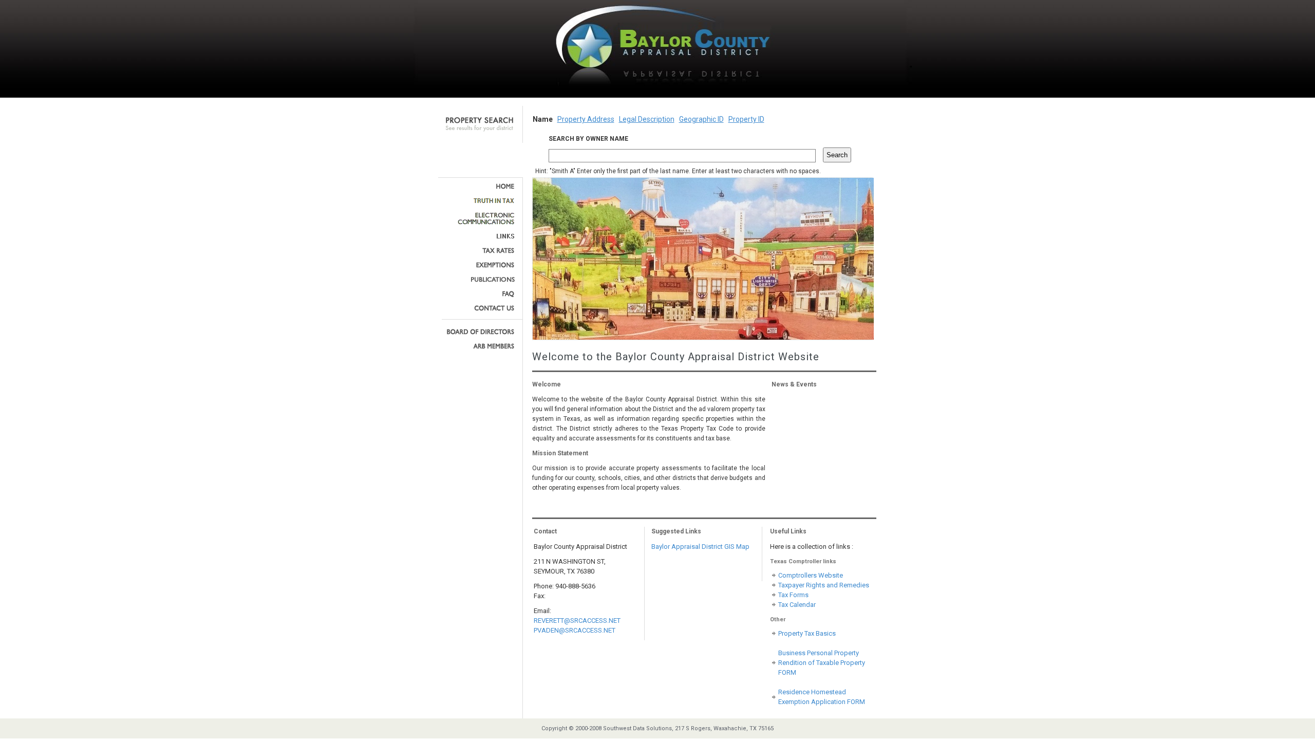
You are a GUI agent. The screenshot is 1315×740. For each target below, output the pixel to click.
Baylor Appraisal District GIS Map (700, 546)
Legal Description (646, 119)
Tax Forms (793, 595)
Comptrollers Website (810, 575)
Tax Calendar (797, 604)
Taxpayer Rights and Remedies (823, 585)
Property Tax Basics (807, 633)
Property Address (585, 119)
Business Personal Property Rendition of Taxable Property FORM (821, 662)
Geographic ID (701, 119)
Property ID (746, 119)
